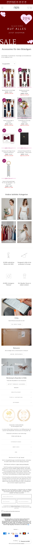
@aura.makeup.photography (23, 464)
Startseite (16, 387)
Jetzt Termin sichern (16, 384)
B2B (16, 452)
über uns (19, 436)
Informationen (16, 441)
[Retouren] (16, 337)
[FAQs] (16, 307)
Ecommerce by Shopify (18, 543)
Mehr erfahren (16, 354)
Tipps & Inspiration (16, 397)
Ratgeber (16, 402)
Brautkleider (16, 392)
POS (10, 543)
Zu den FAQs (16, 324)
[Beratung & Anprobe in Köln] (16, 367)
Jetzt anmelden (6, 515)
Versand (22, 457)
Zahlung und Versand (24, 461)
